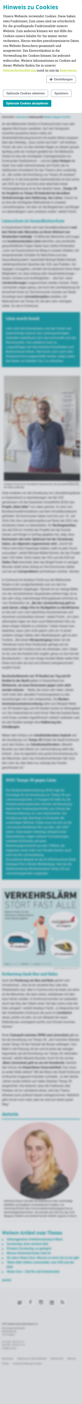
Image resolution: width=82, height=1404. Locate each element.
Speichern (61, 93)
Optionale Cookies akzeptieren (27, 103)
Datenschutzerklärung (20, 70)
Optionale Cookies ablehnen (25, 93)
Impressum (68, 70)
